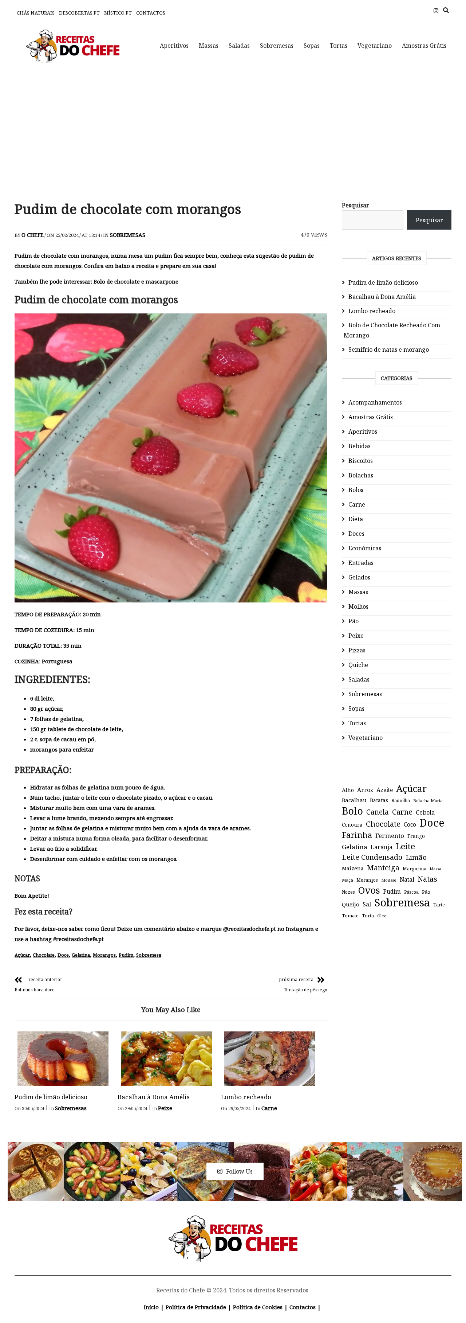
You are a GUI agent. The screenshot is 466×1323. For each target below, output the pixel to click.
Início (151, 1307)
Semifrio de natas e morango (388, 350)
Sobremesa (148, 955)
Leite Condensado (372, 857)
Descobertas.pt (79, 12)
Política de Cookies (258, 1307)
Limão (416, 857)
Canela (377, 812)
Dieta (355, 519)
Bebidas (359, 446)
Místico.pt (118, 12)
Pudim (126, 955)
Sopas (312, 46)
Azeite (384, 790)
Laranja (381, 847)
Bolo (352, 811)
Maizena (353, 868)
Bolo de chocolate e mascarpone (136, 281)
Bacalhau (354, 800)
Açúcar (22, 955)
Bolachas (360, 475)
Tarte (439, 905)
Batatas (379, 800)
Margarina (414, 869)
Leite (405, 846)
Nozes (348, 892)
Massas (208, 46)
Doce (63, 955)
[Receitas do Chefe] (233, 1223)
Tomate (350, 915)
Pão (353, 621)
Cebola (425, 812)
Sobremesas (276, 46)
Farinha (357, 835)
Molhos (358, 606)
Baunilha (400, 800)
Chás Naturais (36, 12)
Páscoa (411, 892)
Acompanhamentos (375, 402)
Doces (356, 534)
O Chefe (32, 234)
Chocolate (44, 955)
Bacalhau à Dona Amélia (154, 1097)
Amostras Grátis (424, 46)
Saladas (239, 46)
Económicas (364, 548)
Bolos (355, 490)
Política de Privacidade (196, 1307)
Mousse (388, 880)
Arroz (365, 790)
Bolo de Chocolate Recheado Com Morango (392, 330)
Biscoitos (360, 461)
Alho (348, 789)
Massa (435, 868)
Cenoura (352, 824)
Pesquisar (355, 205)
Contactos (150, 12)
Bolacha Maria (428, 800)
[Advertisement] (233, 128)
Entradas (361, 563)
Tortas (338, 46)
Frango (416, 835)
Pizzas (357, 650)
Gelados (359, 577)
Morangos (104, 955)
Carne (269, 1108)
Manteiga (383, 868)
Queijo (350, 904)
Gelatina (81, 955)
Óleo (382, 915)
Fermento (389, 835)
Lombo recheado (246, 1097)
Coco (410, 824)
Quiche (358, 665)
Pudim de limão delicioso (51, 1097)
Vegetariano (375, 46)
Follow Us (239, 1171)
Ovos (369, 890)
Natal (407, 879)
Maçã (347, 880)
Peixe (165, 1108)
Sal (367, 904)
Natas (427, 879)
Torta (368, 915)
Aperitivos (174, 46)
